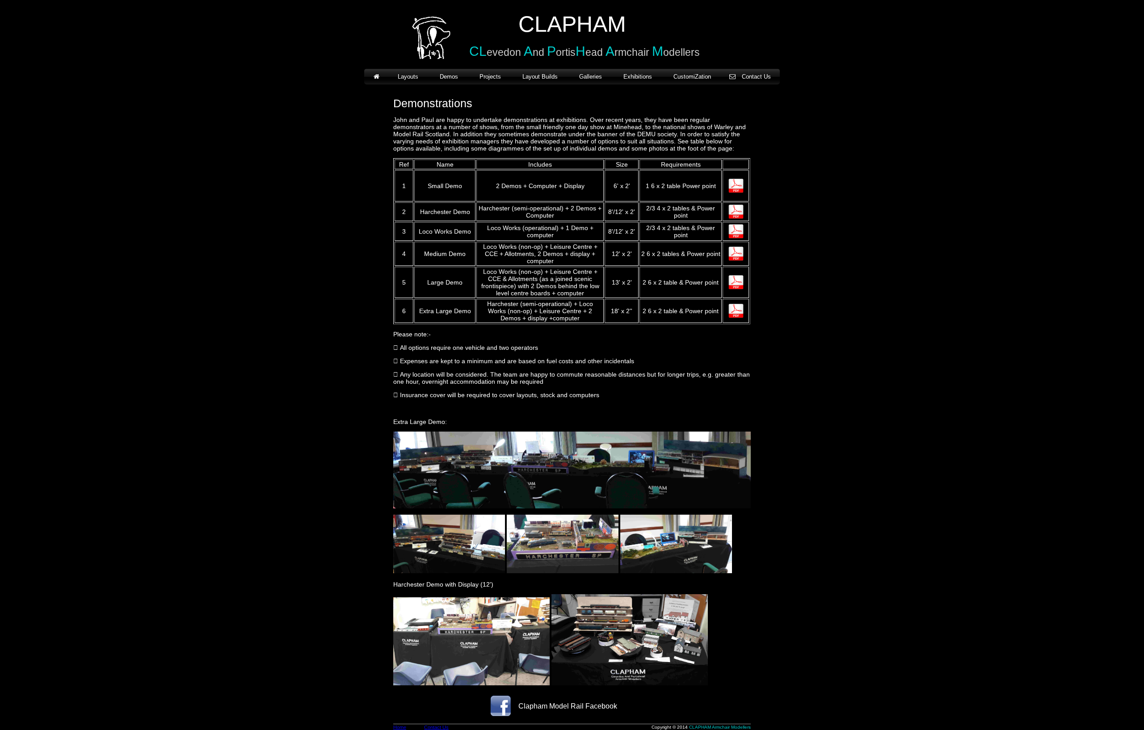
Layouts (408, 76)
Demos (449, 76)
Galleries (590, 76)
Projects (490, 76)
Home (399, 727)
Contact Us (756, 76)
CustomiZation (692, 76)
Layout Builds (540, 76)
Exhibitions (637, 76)
